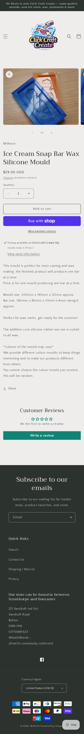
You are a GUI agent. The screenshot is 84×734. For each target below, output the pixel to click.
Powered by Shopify (52, 726)
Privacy (14, 579)
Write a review (42, 435)
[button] (5, 36)
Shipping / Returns (22, 569)
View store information (24, 254)
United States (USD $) (40, 688)
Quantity (8, 184)
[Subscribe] (70, 517)
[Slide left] (32, 132)
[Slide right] (51, 132)
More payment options (42, 231)
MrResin (35, 726)
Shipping (7, 178)
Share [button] (12, 388)
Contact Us (16, 559)
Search (14, 550)
